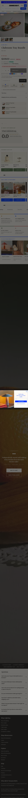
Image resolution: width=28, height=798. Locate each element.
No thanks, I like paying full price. (21, 403)
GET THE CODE (21, 401)
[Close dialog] (27, 391)
